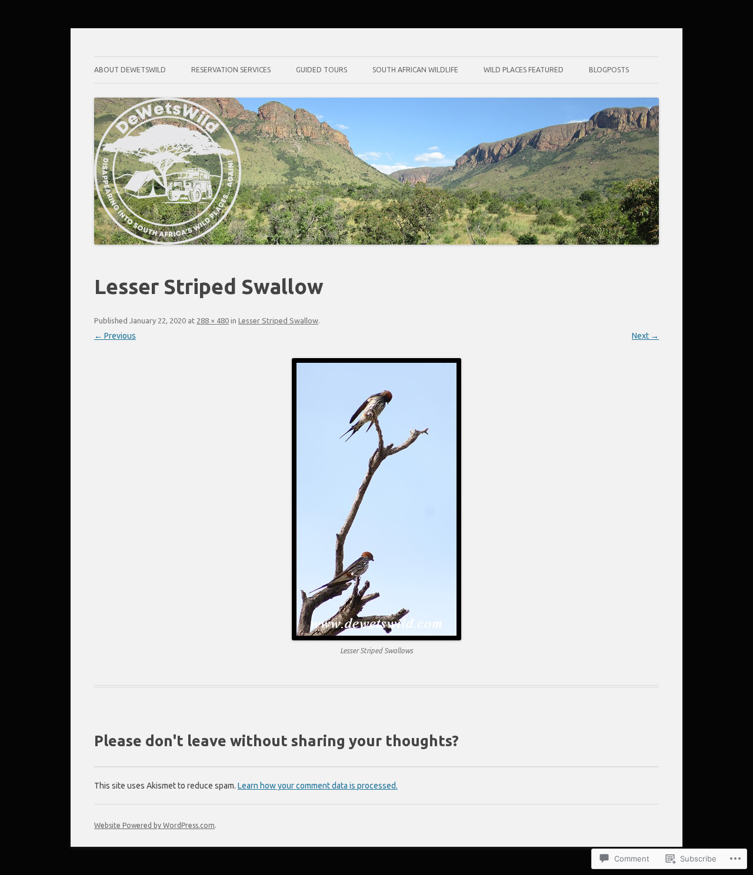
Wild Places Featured (524, 70)
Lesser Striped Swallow (278, 320)
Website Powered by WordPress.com (154, 825)
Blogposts (609, 70)
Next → (645, 335)
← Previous (115, 335)
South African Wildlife (415, 70)
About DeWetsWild (130, 70)
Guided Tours (321, 70)
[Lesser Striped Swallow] (376, 499)
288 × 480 (212, 320)
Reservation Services (231, 70)
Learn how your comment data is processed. (318, 785)
